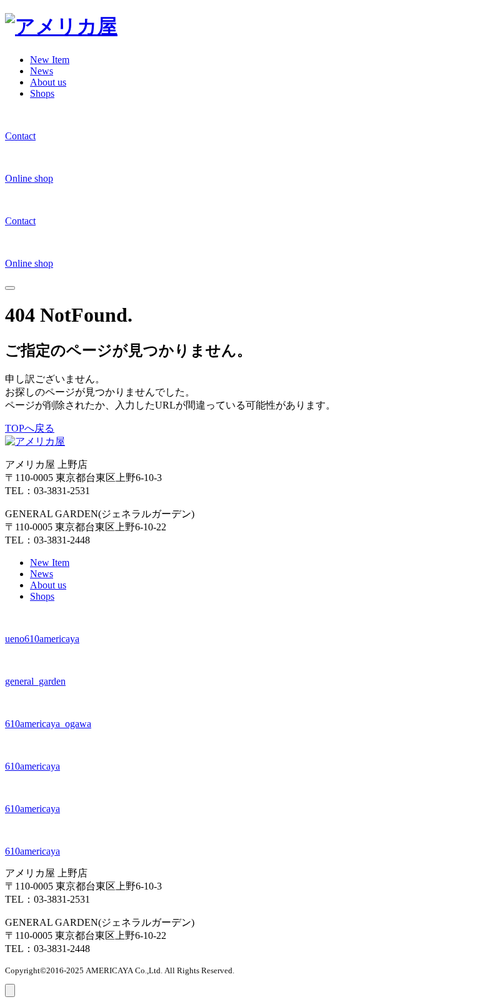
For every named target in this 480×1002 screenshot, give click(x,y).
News (41, 71)
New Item (49, 59)
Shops (42, 93)
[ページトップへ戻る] (10, 990)
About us (48, 82)
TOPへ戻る (29, 428)
